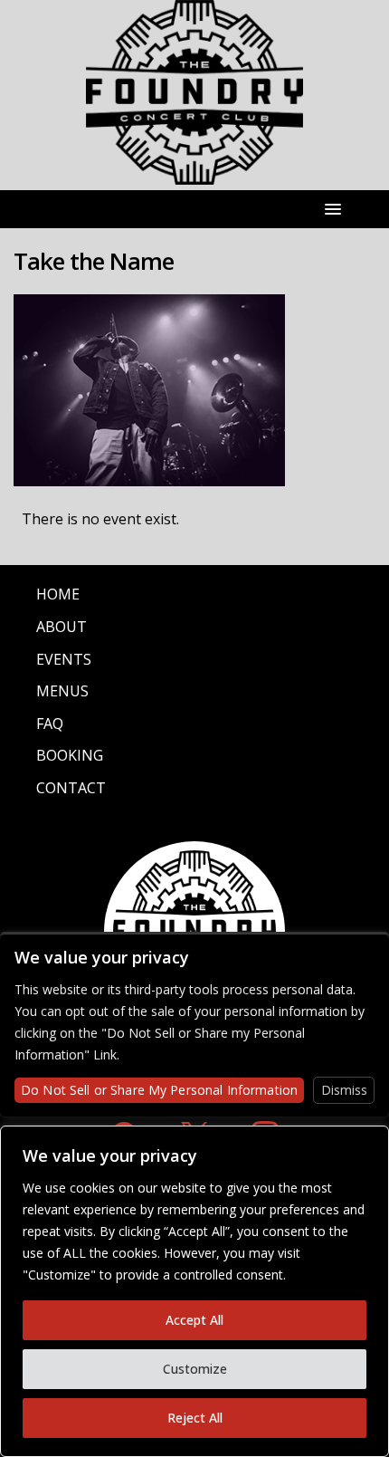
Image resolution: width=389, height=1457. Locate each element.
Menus (62, 691)
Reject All (195, 1417)
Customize (195, 1368)
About (61, 627)
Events (63, 659)
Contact (71, 788)
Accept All (194, 1319)
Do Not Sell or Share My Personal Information (159, 1089)
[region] (194, 1291)
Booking (69, 755)
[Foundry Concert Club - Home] (194, 174)
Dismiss (344, 1089)
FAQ (49, 723)
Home (58, 594)
